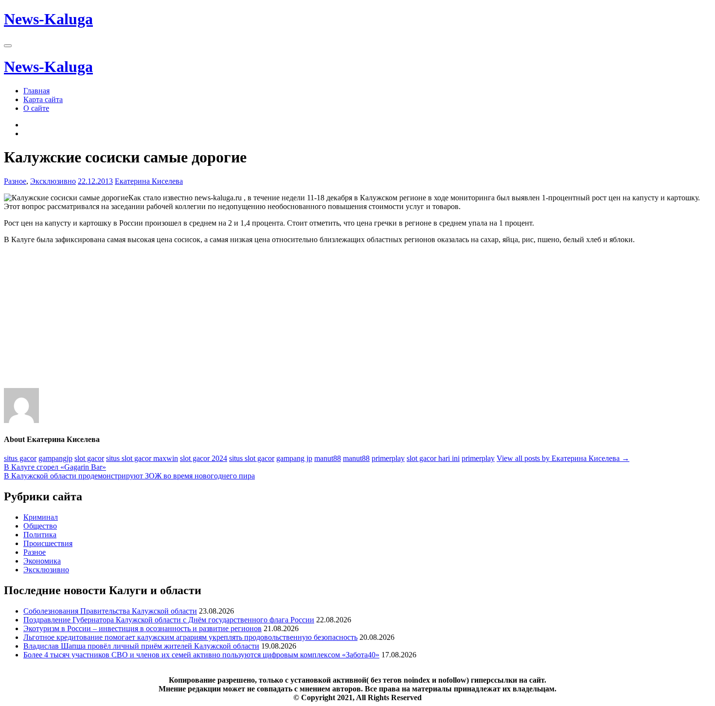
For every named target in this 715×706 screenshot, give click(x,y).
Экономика (42, 561)
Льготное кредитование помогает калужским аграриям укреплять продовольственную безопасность (190, 637)
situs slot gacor (251, 458)
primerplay (388, 458)
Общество (40, 526)
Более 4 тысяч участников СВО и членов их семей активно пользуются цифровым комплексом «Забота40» (201, 655)
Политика (39, 534)
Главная (36, 91)
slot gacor (89, 458)
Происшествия (47, 543)
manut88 (327, 458)
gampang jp (294, 458)
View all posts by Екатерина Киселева (563, 458)
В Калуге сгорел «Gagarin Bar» (55, 467)
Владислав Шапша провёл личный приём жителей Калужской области (141, 646)
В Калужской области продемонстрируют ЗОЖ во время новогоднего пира (129, 476)
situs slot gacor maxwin (142, 458)
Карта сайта (43, 99)
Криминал (40, 517)
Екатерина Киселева (149, 181)
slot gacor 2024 (203, 458)
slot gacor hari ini (433, 458)
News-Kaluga (48, 19)
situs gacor (20, 458)
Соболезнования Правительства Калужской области (110, 611)
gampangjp (55, 458)
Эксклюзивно (53, 181)
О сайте (36, 108)
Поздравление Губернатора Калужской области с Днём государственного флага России (168, 620)
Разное (15, 181)
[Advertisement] (296, 320)
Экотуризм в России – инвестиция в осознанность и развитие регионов (142, 628)
